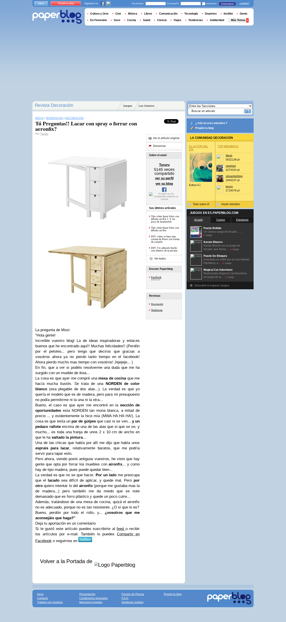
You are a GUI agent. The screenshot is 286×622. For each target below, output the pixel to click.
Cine (118, 13)
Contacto (42, 598)
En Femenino (98, 20)
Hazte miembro (230, 204)
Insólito (228, 13)
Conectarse (227, 3)
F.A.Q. (125, 598)
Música (132, 13)
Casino (220, 219)
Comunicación (168, 13)
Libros (148, 13)
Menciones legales (90, 602)
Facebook (156, 277)
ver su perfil (164, 178)
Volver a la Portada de (67, 561)
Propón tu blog (204, 128)
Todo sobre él (201, 204)
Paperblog (57, 17)
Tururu (44, 133)
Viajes (177, 20)
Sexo (117, 20)
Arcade (198, 219)
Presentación (87, 594)
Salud (146, 20)
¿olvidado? (244, 3)
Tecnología (191, 13)
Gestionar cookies (132, 602)
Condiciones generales (93, 598)
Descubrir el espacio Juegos (212, 285)
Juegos (127, 105)
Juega (208, 235)
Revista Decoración (54, 105)
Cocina (131, 20)
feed (121, 529)
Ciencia (162, 20)
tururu (229, 186)
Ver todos (160, 258)
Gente (243, 13)
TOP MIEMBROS (228, 146)
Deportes (211, 13)
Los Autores (146, 105)
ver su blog (164, 183)
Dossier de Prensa (133, 594)
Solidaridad (217, 20)
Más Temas (238, 20)
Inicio (41, 3)
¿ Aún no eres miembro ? (211, 123)
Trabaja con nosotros (50, 602)
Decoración (157, 304)
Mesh (229, 155)
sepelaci (231, 165)
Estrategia (242, 219)
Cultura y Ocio (99, 13)
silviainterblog (234, 176)
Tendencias (157, 310)
